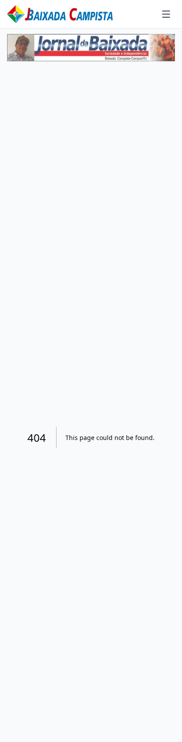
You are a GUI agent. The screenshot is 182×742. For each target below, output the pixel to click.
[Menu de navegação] (166, 14)
